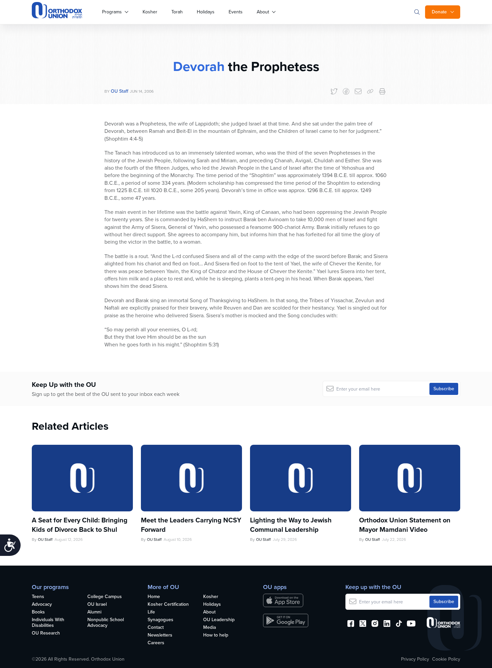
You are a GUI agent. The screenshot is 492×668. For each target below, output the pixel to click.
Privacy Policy (415, 659)
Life (151, 612)
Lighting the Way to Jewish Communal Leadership (291, 524)
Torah (177, 11)
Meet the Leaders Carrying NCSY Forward (191, 524)
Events (236, 11)
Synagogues (160, 620)
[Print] (382, 91)
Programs (112, 11)
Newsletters (160, 635)
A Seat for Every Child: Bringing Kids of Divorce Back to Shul (80, 524)
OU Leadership (219, 620)
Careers (156, 643)
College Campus (104, 597)
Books (38, 612)
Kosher (150, 11)
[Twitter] (334, 91)
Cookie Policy (446, 659)
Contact (156, 627)
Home (154, 597)
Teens (38, 597)
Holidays (206, 11)
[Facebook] (346, 91)
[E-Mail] (358, 91)
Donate (439, 11)
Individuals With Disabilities (48, 623)
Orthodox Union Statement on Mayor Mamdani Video (404, 524)
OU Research (46, 633)
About (263, 11)
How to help (215, 635)
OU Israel (97, 604)
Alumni (94, 612)
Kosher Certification (168, 604)
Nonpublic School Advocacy (105, 623)
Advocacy (42, 604)
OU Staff (119, 91)
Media (209, 627)
